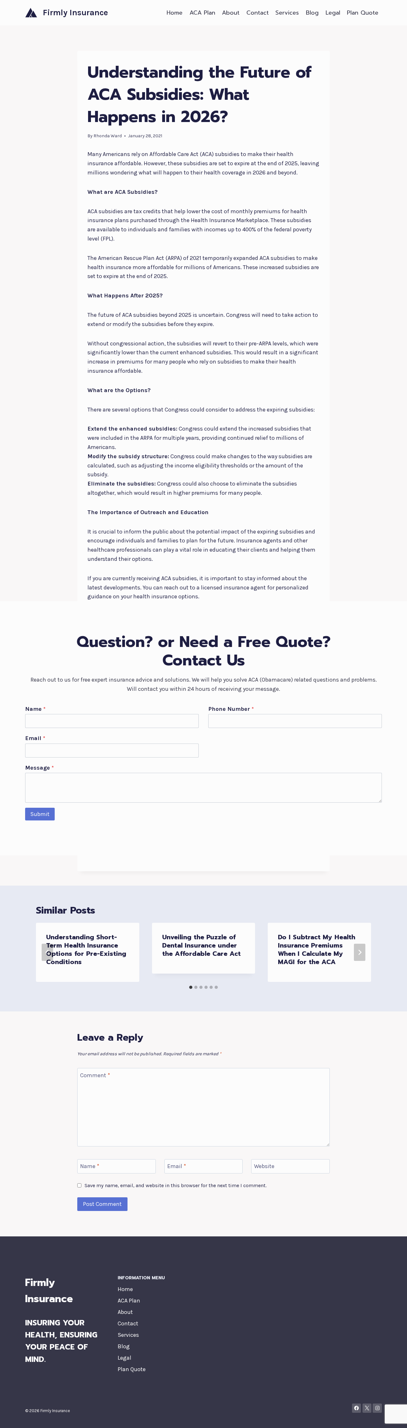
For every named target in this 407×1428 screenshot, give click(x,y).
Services (287, 12)
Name (35, 708)
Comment (95, 1075)
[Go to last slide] (47, 952)
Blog (312, 12)
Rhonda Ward (107, 136)
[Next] (359, 952)
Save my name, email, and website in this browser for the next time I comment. (175, 1185)
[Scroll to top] (392, 1416)
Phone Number (231, 708)
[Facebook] (356, 1408)
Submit (40, 814)
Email (35, 738)
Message (39, 767)
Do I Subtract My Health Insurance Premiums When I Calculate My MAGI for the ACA (316, 949)
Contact (257, 12)
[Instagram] (377, 1408)
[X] (367, 1408)
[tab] (190, 987)
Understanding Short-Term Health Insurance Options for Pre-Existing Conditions (86, 949)
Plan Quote (362, 12)
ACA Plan (202, 12)
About (230, 12)
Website (264, 1166)
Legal (333, 12)
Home (175, 12)
